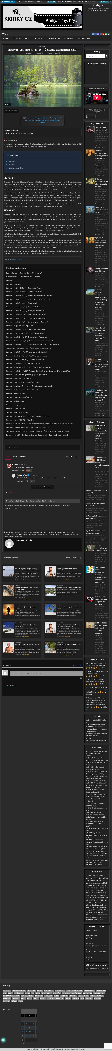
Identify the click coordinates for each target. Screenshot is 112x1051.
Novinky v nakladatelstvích (11, 996)
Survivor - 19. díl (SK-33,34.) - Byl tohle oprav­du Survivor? (27, 322)
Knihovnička (56, 993)
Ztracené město (99, 724)
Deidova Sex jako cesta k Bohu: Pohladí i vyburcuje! (95, 799)
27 (33, 1036)
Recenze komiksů (83, 996)
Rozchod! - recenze (100, 734)
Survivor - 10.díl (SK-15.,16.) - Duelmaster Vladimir (24, 288)
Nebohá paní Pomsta (100, 740)
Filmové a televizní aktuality (74, 991)
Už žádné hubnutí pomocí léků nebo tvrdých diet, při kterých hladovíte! (96, 785)
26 (30, 1036)
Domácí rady (31, 991)
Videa (82, 998)
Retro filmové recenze (96, 996)
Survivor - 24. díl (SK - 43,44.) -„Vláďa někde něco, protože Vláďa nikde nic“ (68, 625)
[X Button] (93, 34)
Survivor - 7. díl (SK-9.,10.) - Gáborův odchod (22, 382)
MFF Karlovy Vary (99, 993)
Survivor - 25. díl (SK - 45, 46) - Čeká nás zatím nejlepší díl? (43, 49)
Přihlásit (88, 930)
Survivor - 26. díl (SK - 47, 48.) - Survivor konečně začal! (25, 625)
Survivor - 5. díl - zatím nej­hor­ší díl (18, 378)
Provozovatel (69, 38)
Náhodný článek (84, 38)
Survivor (9, 280)
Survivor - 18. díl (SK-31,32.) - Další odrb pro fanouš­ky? (26, 318)
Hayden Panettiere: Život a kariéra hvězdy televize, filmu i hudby (101, 364)
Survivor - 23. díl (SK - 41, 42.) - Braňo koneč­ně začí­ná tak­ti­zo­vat (29, 341)
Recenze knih (73, 996)
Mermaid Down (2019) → (74, 558)
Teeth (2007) (97, 865)
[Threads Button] (98, 34)
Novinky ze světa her (27, 996)
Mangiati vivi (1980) (93, 912)
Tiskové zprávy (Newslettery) (55, 998)
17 (22, 1032)
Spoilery (42, 998)
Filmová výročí (59, 991)
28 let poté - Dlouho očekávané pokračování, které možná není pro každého (96, 690)
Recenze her (64, 996)
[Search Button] (109, 34)
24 (23, 1036)
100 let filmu (7, 991)
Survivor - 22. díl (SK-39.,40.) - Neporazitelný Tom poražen (69, 645)
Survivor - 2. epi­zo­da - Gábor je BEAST (20, 325)
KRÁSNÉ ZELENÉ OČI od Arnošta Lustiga (101, 548)
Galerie (10, 993)
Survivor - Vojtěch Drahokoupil (17, 412)
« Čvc (23, 1043)
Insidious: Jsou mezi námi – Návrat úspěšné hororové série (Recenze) (101, 395)
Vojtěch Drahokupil (15, 536)
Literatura (40, 38)
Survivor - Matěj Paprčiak (15, 405)
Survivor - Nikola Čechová (15, 408)
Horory (27, 993)
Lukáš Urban (27, 534)
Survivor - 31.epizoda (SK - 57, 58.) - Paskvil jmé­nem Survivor (28, 367)
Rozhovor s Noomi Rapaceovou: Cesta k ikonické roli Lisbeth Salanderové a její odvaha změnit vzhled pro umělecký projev (97, 702)
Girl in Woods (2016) (101, 794)
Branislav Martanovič (31, 532)
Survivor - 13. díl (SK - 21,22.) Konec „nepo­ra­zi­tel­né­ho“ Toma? (28, 299)
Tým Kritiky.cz (56, 38)
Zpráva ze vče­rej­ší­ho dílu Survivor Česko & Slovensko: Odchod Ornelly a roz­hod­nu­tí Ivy (37, 435)
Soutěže (29, 998)
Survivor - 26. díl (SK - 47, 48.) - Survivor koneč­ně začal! (26, 352)
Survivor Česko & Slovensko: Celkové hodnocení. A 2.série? (67, 569)
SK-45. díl (12, 161)
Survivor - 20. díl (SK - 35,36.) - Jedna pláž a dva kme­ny (26, 329)
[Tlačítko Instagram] (101, 34)
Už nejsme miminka (101, 760)
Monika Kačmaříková (39, 534)
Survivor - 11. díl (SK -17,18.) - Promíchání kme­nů (24, 291)
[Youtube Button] (103, 34)
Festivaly (39, 991)
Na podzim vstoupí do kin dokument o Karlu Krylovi (96, 753)
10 (23, 1027)
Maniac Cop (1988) (99, 851)
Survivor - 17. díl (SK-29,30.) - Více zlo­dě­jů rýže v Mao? (26, 314)
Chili (41, 532)
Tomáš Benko (52, 534)
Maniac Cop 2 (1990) (100, 853)
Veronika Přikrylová (65, 534)
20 (34, 1032)
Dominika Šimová (50, 532)
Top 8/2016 (96, 833)
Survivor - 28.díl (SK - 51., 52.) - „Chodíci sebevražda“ (25, 607)
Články (43, 46)
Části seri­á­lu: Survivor (16, 168)
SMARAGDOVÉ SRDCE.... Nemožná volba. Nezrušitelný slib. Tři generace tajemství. (101, 433)
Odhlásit (95, 930)
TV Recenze (25, 579)
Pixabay (18, 259)
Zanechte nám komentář (53, 53)
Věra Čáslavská (98, 821)
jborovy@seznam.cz (101, 969)
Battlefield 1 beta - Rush (100, 860)
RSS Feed (89, 938)
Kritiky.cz (98, 5)
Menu (6, 34)
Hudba (38, 993)
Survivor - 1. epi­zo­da (13, 284)
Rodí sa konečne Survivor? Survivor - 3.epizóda (23, 276)
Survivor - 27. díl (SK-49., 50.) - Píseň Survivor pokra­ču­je (26, 356)
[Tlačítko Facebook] (95, 34)
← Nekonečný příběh (10, 558)
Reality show (67, 579)
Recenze (56, 996)
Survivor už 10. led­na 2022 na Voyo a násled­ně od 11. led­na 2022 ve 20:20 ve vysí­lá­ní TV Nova (40, 423)
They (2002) (97, 862)
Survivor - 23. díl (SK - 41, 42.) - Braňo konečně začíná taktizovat (27, 645)
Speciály (35, 998)
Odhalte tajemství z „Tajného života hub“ (96, 905)
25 (26, 1036)
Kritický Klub (66, 993)
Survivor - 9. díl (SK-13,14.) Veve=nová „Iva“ (22, 390)
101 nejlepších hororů (19, 991)
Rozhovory (16, 998)
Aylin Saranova (18, 532)
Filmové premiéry (89, 991)
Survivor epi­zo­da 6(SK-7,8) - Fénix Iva (19, 420)
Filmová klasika (48, 991)
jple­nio (12, 259)
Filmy (6, 38)
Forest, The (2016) (100, 781)
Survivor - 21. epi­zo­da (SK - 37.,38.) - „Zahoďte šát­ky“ (25, 333)
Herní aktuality (18, 993)
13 (33, 1027)
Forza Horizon (98, 840)
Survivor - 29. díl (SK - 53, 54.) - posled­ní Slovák (23, 363)
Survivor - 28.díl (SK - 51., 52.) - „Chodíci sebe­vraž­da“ (25, 359)
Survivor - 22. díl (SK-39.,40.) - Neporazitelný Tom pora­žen (27, 337)
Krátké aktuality (76, 993)
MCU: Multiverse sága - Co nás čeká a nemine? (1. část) (97, 895)
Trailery (68, 998)
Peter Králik (29, 53)
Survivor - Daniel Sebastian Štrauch (19, 397)
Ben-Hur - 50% (99, 758)
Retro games (7, 998)
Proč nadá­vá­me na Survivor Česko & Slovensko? (24, 273)
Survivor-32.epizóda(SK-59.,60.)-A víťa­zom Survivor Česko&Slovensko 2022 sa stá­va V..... (38, 431)
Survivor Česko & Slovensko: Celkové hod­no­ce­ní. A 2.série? (28, 416)
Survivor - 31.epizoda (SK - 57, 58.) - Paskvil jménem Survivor (26, 588)
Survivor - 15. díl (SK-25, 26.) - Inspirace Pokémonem (25, 307)
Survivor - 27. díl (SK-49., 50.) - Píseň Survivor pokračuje (69, 607)
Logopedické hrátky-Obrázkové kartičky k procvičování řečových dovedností (101, 574)
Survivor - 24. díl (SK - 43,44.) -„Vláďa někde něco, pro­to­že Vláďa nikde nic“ (33, 344)
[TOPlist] (6, 1010)
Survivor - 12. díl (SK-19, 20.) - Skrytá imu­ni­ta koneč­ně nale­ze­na (29, 295)
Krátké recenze (87, 993)
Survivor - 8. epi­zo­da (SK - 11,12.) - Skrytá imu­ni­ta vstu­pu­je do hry (30, 386)
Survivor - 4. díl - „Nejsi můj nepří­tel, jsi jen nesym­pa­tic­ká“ (26, 374)
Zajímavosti (89, 998)
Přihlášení (78, 665)
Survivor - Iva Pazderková (15, 401)
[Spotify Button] (106, 34)
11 (26, 1027)
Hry (29, 38)
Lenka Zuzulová (16, 534)
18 (26, 1032)
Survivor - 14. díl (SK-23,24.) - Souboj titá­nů (21, 303)
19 (30, 1032)
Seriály (18, 38)
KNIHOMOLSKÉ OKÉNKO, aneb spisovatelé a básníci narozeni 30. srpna (102, 462)
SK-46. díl (12, 164)
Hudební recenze (46, 993)
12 (30, 1027)
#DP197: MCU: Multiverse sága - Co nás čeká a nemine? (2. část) (97, 888)
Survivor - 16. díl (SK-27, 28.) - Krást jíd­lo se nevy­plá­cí (25, 310)
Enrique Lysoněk (63, 532)
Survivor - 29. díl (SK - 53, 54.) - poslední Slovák (69, 587)
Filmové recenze (101, 991)
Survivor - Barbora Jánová (15, 393)
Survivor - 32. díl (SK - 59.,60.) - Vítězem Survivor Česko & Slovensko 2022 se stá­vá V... (38, 371)
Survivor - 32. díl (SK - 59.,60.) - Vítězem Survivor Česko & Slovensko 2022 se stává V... (27, 569)
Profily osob (39, 996)
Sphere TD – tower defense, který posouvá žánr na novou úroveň (100, 243)
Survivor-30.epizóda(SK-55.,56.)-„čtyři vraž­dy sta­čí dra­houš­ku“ (28, 427)
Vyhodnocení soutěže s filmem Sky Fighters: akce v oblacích (96, 729)
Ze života (14, 1001)
